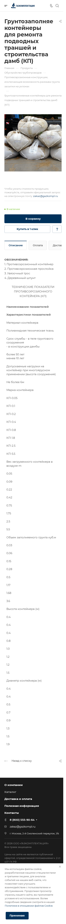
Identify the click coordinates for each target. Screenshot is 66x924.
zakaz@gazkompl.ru (45, 196)
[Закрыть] (60, 866)
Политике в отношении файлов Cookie (29, 905)
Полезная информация (21, 806)
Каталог (10, 792)
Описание (16, 245)
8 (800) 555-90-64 (22, 819)
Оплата (38, 245)
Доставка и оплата (18, 799)
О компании (13, 785)
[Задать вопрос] (57, 229)
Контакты (11, 813)
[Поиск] (57, 6)
